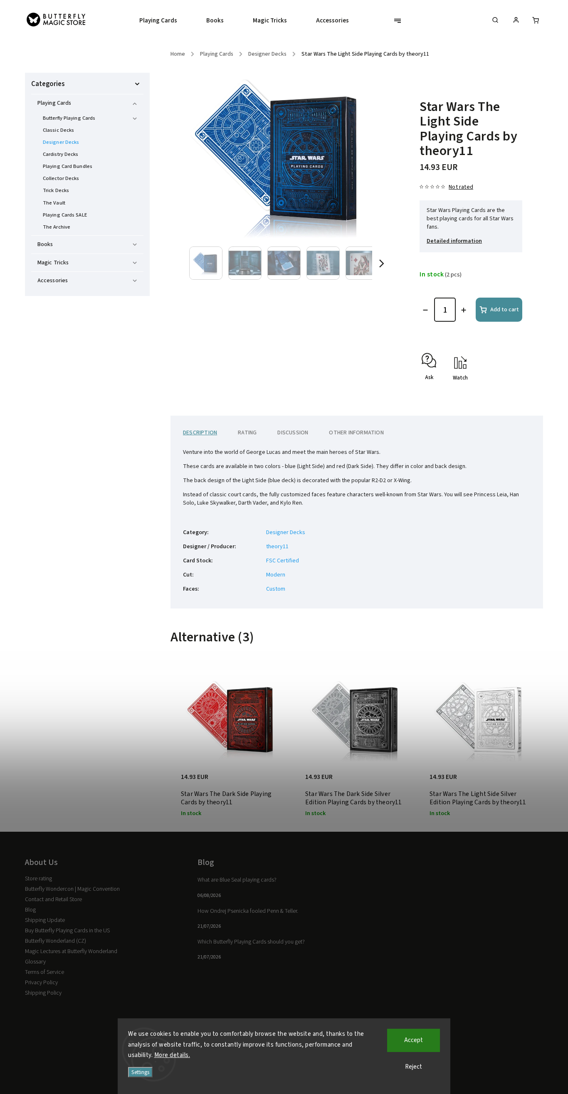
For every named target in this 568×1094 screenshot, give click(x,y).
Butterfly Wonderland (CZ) (55, 941)
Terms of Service (44, 972)
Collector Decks (61, 178)
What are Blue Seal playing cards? (237, 880)
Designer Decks (61, 142)
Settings (140, 1072)
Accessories (52, 280)
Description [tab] (200, 433)
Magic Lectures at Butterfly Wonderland (71, 951)
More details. (172, 1055)
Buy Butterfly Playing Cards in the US (67, 930)
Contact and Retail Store (53, 899)
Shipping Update (45, 920)
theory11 (277, 546)
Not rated (461, 187)
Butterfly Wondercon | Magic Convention (72, 889)
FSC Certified (282, 561)
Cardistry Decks (61, 154)
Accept (413, 1040)
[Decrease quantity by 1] (425, 310)
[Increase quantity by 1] (463, 310)
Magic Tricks (53, 263)
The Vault (54, 203)
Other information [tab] (356, 433)
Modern (275, 575)
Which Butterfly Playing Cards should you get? (251, 942)
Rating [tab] (247, 433)
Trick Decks (56, 190)
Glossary (35, 962)
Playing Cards (54, 103)
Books (45, 244)
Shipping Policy (43, 993)
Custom (275, 589)
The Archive (56, 227)
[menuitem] (165, 21)
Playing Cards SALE (65, 215)
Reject (413, 1066)
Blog (30, 910)
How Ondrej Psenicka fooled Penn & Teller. (248, 911)
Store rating (38, 879)
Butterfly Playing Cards (69, 118)
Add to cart (504, 310)
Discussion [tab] (292, 433)
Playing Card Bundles (67, 166)
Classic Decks (58, 130)
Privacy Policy (41, 982)
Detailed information (454, 241)
